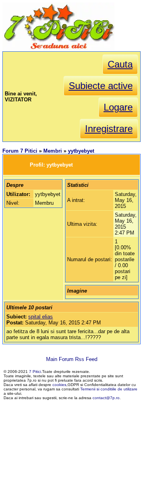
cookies (59, 384)
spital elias (40, 317)
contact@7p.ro (106, 398)
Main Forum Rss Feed (71, 359)
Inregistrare (109, 128)
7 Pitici (35, 371)
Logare (118, 107)
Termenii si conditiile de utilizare (108, 389)
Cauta (120, 64)
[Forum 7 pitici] (58, 48)
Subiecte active (101, 85)
